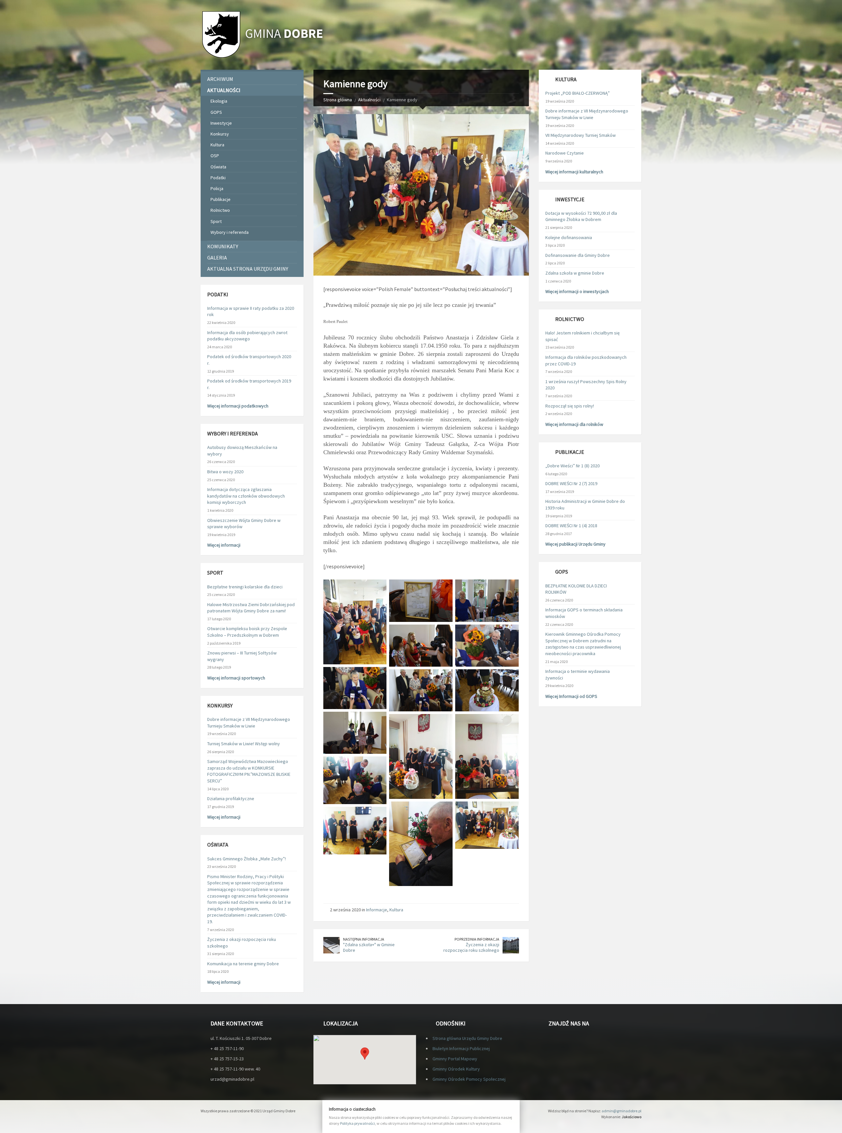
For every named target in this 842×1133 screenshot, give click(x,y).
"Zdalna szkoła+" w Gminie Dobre (369, 947)
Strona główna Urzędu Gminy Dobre (467, 1038)
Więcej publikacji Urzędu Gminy (575, 544)
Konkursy (219, 134)
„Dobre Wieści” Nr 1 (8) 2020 (572, 466)
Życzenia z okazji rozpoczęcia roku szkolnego (471, 947)
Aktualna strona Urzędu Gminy (247, 268)
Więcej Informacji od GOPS (571, 696)
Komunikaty (222, 246)
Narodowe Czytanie (564, 153)
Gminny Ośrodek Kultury (456, 1069)
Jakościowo (631, 1116)
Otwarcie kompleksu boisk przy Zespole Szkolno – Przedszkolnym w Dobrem (247, 632)
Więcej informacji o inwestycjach (577, 291)
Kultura (396, 910)
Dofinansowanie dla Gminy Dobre (577, 255)
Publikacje (220, 199)
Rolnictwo (220, 210)
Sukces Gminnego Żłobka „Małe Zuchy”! (246, 859)
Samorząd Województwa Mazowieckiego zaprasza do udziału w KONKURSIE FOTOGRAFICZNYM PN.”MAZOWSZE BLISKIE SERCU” (248, 771)
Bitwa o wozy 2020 (225, 472)
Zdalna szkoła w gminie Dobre (574, 273)
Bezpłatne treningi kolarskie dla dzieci (245, 587)
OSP (214, 156)
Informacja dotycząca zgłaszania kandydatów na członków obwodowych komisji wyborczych (246, 495)
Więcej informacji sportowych (236, 678)
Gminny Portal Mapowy (455, 1059)
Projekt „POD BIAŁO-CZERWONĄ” (577, 93)
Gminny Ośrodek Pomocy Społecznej (469, 1079)
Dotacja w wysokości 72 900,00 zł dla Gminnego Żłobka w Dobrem (581, 216)
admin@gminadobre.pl (621, 1110)
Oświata (218, 167)
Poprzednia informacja (477, 939)
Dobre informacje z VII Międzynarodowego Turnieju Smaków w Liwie (248, 722)
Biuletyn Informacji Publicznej (461, 1048)
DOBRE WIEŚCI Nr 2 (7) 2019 (571, 483)
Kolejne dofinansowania (568, 237)
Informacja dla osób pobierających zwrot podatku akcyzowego (247, 336)
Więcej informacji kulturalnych (574, 172)
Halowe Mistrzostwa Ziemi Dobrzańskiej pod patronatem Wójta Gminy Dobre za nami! (251, 608)
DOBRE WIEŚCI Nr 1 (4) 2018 (571, 526)
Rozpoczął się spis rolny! (569, 406)
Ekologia (218, 101)
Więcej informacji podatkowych (237, 406)
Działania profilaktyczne (230, 798)
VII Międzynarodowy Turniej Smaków (580, 135)
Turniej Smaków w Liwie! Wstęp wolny (243, 744)
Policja (216, 188)
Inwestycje (221, 123)
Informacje (376, 910)
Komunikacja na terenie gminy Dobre (243, 964)
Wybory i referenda (229, 232)
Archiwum (220, 79)
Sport (216, 221)
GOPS (216, 112)
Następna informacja (363, 939)
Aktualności (369, 100)
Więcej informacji (223, 545)
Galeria (217, 257)
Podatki (218, 178)
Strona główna (337, 100)
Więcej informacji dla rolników (574, 424)
